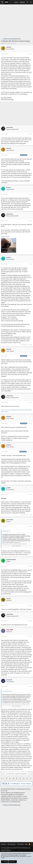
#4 (31, 194)
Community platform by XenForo (15, 848)
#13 (31, 566)
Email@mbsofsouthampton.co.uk (15, 796)
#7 (31, 356)
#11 (31, 494)
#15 (31, 621)
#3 (31, 155)
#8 (31, 402)
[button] (2, 2)
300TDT (4, 43)
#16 (31, 636)
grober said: (5, 531)
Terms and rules (11, 844)
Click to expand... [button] (16, 546)
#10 (31, 451)
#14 (31, 605)
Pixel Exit (8, 850)
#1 (31, 54)
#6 (31, 264)
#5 (31, 220)
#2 (31, 134)
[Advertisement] (16, 21)
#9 (31, 423)
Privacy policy (20, 844)
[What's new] (27, 2)
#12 (31, 526)
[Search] (31, 2)
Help (26, 844)
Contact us (3, 844)
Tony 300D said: (6, 691)
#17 (31, 686)
